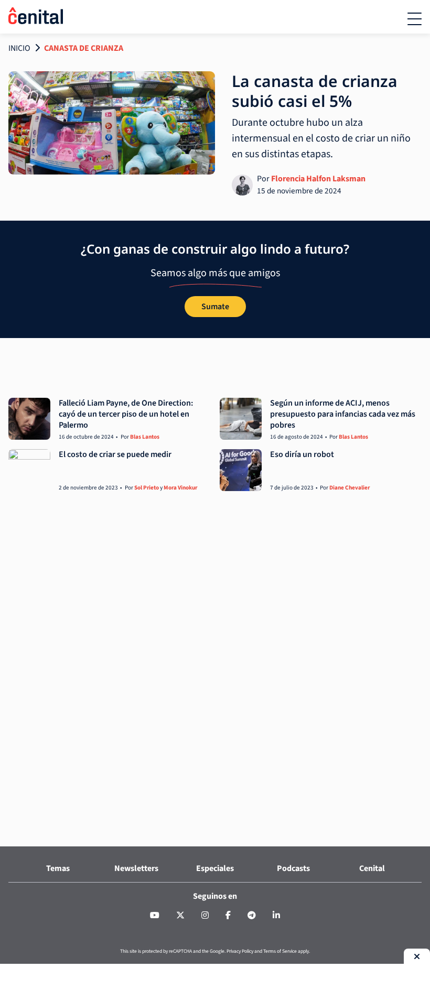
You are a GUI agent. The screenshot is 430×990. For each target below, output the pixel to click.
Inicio (19, 48)
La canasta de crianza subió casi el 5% (314, 91)
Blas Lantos (144, 437)
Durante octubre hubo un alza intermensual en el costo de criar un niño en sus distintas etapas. (321, 138)
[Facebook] (228, 915)
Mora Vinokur (180, 488)
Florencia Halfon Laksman (318, 178)
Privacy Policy (240, 951)
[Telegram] (252, 915)
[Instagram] (205, 915)
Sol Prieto (146, 488)
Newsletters (136, 868)
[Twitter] (180, 915)
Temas (58, 868)
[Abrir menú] (414, 18)
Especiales (215, 868)
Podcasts (293, 868)
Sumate (215, 306)
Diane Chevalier (349, 488)
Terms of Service (280, 951)
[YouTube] (154, 915)
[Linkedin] (276, 915)
